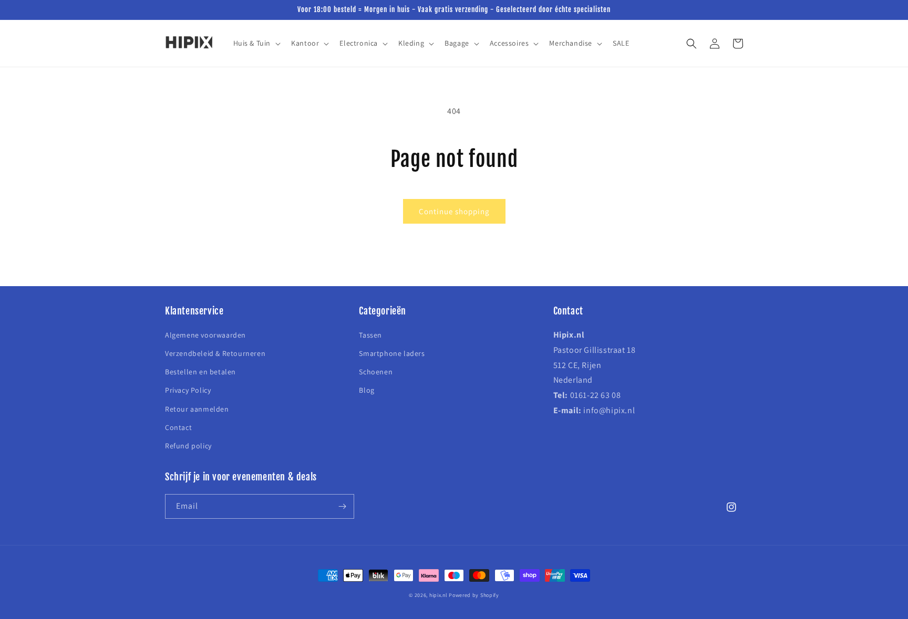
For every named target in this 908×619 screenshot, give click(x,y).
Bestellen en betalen (200, 371)
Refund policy (188, 445)
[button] (256, 43)
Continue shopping (454, 211)
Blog (366, 390)
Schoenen (376, 371)
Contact (178, 427)
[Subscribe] (342, 506)
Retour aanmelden (197, 409)
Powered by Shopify (474, 595)
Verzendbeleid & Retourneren (215, 353)
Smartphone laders (392, 353)
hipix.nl (438, 595)
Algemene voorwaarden (205, 335)
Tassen (370, 335)
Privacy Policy (188, 390)
